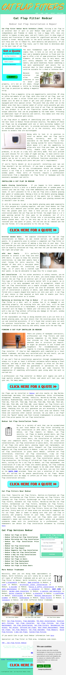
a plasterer (38, 593)
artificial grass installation (33, 585)
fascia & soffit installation (41, 587)
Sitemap (3, 659)
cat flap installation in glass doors (20, 452)
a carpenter (34, 589)
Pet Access (13, 627)
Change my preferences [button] (44, 669)
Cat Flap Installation (23, 625)
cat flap (56, 50)
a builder (13, 587)
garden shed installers (19, 591)
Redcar (32, 393)
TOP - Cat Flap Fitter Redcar (14, 643)
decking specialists (43, 595)
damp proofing (33, 582)
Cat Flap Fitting (45, 623)
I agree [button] (40, 666)
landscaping (24, 598)
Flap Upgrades (29, 621)
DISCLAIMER (60, 13)
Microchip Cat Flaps (12, 659)
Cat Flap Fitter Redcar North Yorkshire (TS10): (23, 29)
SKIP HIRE (56, 589)
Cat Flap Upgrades (37, 630)
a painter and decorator (50, 591)
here (3, 526)
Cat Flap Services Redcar (17, 530)
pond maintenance (9, 589)
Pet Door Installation (46, 621)
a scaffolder (59, 593)
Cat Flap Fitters (14, 621)
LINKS (41, 13)
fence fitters (46, 598)
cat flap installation (35, 417)
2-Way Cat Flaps (21, 632)
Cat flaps (6, 393)
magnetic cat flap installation (15, 449)
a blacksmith (11, 582)
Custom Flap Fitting (37, 632)
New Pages (21, 659)
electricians (17, 595)
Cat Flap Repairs (19, 630)
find (8, 495)
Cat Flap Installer (25, 623)
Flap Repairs (52, 630)
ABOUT (47, 13)
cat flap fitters (52, 404)
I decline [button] (47, 666)
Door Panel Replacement (48, 627)
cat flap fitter (44, 427)
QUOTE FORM (13, 471)
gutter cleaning (15, 593)
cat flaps (10, 513)
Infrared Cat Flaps (28, 627)
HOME (36, 13)
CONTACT (52, 13)
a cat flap (59, 39)
